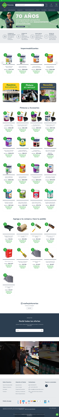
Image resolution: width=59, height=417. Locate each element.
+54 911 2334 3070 (34, 387)
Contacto (5, 391)
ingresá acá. (21, 409)
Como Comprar (19, 387)
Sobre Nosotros (11, 10)
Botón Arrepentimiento (20, 393)
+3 (24, 63)
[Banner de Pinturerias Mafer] (11, 92)
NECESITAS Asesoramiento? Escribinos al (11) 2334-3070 (29, 0)
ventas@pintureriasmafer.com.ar (36, 389)
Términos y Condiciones (20, 391)
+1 (11, 63)
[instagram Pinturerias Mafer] (1, 0)
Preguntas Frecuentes (20, 389)
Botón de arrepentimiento (30, 409)
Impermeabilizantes (29, 10)
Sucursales (44, 10)
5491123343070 (33, 385)
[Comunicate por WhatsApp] (57, 414)
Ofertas (38, 10)
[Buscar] (42, 5)
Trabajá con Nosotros (7, 387)
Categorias (19, 10)
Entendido (29, 415)
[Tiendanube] (52, 408)
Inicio (5, 10)
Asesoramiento (51, 10)
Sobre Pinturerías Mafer (7, 385)
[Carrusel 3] (29, 12)
